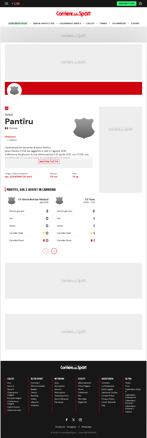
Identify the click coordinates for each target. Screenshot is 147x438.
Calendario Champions (130, 396)
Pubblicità (82, 392)
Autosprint (60, 386)
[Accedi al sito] (141, 4)
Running (34, 395)
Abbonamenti (84, 383)
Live (17, 3)
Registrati (82, 402)
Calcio (90, 23)
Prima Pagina (84, 386)
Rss (79, 395)
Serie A (10, 386)
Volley (33, 399)
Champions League (12, 393)
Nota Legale (107, 389)
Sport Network (61, 399)
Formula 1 (35, 383)
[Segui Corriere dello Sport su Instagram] (80, 419)
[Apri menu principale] (6, 4)
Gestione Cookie (109, 392)
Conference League (12, 402)
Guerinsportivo (62, 395)
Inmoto (58, 389)
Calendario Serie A (70, 23)
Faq (103, 405)
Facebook (60, 427)
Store (80, 389)
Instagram (71, 427)
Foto (127, 386)
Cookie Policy (108, 395)
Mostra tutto (48, 161)
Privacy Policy (108, 399)
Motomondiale (38, 386)
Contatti (106, 383)
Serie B (10, 389)
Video (128, 383)
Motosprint (60, 392)
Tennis (103, 23)
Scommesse (119, 23)
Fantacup (59, 402)
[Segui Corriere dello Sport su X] (73, 419)
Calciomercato (14, 410)
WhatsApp (87, 427)
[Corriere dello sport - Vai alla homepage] (73, 13)
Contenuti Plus (18, 23)
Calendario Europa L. (130, 401)
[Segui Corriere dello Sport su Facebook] (66, 419)
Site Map (82, 399)
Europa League (14, 398)
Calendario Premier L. (130, 407)
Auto (57, 383)
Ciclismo (35, 405)
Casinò (135, 23)
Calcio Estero (13, 407)
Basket (34, 389)
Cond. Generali (109, 402)
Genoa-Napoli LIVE (43, 23)
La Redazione (108, 386)
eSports (34, 402)
